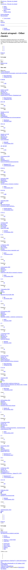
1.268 (5, 194)
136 (4, 461)
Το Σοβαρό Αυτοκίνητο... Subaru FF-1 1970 (11, 473)
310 (4, 483)
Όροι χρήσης (7, 545)
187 (1, 146)
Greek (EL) (6, 541)
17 (4, 212)
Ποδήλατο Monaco (5, 339)
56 (4, 260)
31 (2, 123)
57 (4, 439)
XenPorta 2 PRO (5, 567)
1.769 (5, 83)
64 (4, 190)
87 (1, 79)
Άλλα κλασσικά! (5, 139)
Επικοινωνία (6, 543)
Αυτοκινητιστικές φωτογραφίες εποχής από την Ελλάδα (14, 73)
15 (1, 212)
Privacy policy (7, 546)
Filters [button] (2, 64)
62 (1, 190)
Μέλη (5, 10)
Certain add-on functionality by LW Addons (13, 564)
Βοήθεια (6, 547)
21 (4, 168)
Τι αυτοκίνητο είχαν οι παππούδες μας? (10, 250)
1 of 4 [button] (2, 54)
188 (3, 146)
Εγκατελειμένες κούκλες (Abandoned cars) (11, 95)
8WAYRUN (21, 567)
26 (1, 101)
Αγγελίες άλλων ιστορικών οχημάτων (10, 183)
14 (1, 479)
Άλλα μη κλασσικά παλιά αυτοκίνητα (9, 161)
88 (2, 79)
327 (4, 216)
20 (2, 168)
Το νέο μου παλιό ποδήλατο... (8, 206)
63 (2, 190)
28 (4, 101)
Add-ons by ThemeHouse (7, 566)
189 (6, 146)
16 (2, 212)
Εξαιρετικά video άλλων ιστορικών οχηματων (11, 272)
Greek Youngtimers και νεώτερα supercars (11, 117)
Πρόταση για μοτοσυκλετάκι (7, 495)
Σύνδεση (3, 22)
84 (4, 282)
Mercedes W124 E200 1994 (7, 294)
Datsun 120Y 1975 (5, 451)
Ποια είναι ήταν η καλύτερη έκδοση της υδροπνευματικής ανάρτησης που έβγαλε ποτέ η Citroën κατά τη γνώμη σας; (14, 385)
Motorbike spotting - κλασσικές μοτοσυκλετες (12, 316)
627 (4, 127)
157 (4, 238)
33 (4, 367)
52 (4, 305)
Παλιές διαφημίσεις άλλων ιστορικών (10, 361)
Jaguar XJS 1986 (5, 228)
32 (4, 123)
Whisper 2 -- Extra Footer (10, 539)
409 (4, 172)
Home (5, 6)
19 (1, 168)
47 (4, 327)
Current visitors (7, 11)
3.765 (5, 150)
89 (4, 79)
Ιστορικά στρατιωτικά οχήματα (8, 405)
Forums (5, 7)
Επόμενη (3, 52)
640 (4, 371)
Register (2, 25)
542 (4, 105)
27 (2, 101)
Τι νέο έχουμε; (7, 9)
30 (1, 123)
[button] (2, 2)
